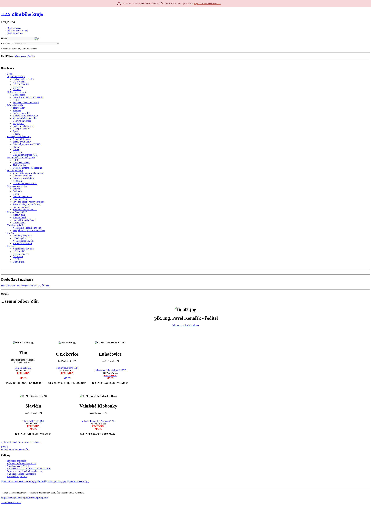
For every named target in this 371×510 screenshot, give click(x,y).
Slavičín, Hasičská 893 (33, 421)
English (31, 56)
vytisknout (6, 442)
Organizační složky (31, 285)
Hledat (4, 38)
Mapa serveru (21, 56)
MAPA (67, 378)
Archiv (10, 502)
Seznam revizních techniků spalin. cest (24, 471)
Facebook (35, 442)
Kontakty (19, 497)
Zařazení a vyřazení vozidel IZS (21, 463)
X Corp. (25, 442)
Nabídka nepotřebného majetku (21, 474)
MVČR (4, 447)
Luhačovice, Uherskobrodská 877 (110, 370)
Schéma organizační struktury (185, 325)
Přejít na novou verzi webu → (207, 3)
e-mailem (16, 442)
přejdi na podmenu (15, 33)
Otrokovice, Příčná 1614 (67, 368)
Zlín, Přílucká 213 (23, 368)
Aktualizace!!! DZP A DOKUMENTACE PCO (29, 468)
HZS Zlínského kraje (22, 14)
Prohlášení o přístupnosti (36, 497)
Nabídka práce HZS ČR (18, 466)
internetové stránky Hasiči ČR (15, 449)
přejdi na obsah (14, 28)
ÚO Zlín (45, 285)
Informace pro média (16, 461)
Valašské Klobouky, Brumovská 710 (98, 421)
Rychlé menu (7, 43)
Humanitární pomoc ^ (17, 476)
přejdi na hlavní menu (17, 30)
